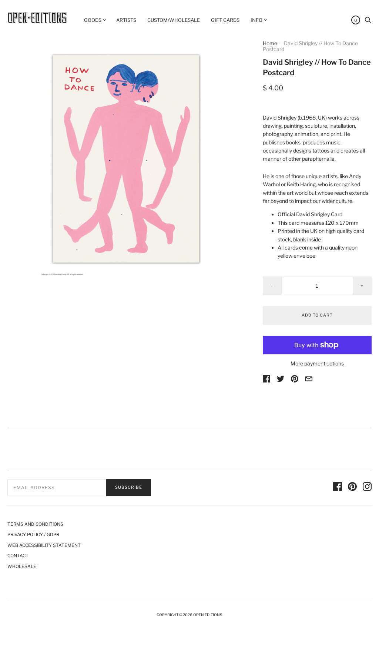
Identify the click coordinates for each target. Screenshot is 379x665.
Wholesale (21, 566)
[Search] (368, 22)
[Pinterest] (352, 487)
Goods (92, 20)
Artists (126, 20)
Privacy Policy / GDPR (33, 534)
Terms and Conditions (35, 524)
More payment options (317, 363)
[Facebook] (337, 487)
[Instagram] (367, 487)
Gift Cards (225, 20)
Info (256, 20)
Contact (17, 555)
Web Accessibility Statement (44, 545)
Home (270, 43)
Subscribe (128, 487)
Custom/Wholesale (173, 20)
